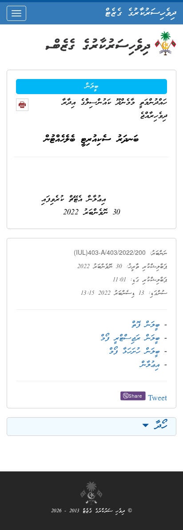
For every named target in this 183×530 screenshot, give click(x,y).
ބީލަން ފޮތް (145, 325)
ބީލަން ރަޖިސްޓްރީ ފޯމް (129, 338)
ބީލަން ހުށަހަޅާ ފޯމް (134, 352)
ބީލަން (91, 86)
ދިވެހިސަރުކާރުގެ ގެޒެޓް (140, 13)
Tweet (157, 399)
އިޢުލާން (150, 365)
